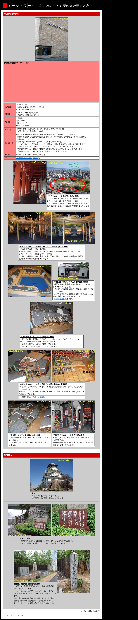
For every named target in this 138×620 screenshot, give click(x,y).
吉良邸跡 (41, 397)
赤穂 (34, 397)
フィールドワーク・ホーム (15, 615)
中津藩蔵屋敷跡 (60, 299)
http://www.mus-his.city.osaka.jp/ (28, 158)
